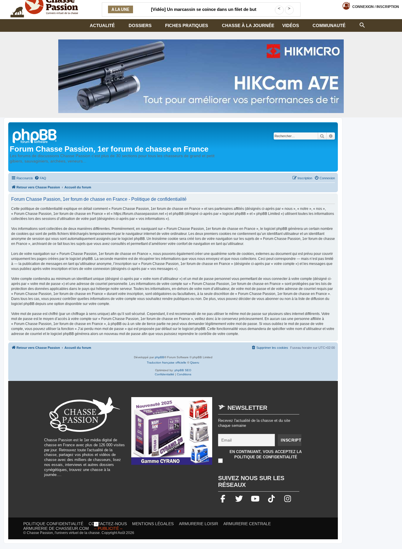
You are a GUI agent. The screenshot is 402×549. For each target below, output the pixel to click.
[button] (362, 24)
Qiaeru (194, 362)
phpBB (159, 357)
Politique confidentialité (53, 523)
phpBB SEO (183, 370)
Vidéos (290, 25)
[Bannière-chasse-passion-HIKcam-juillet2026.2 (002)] (201, 76)
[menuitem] (40, 178)
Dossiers (140, 25)
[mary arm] (171, 434)
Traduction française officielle (166, 362)
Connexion (375, 7)
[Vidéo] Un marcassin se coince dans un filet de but (203, 9)
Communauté (329, 25)
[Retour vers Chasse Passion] (35, 135)
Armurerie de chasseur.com (56, 528)
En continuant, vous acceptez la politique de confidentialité (266, 454)
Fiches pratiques (186, 25)
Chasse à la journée (248, 25)
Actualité (102, 25)
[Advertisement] (201, 535)
